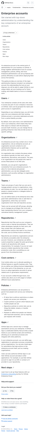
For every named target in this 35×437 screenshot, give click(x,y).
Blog (17, 430)
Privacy (21, 429)
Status (26, 429)
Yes (6, 391)
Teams (4, 180)
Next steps (6, 367)
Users (4, 98)
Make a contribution (10, 407)
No (12, 391)
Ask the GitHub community (10, 418)
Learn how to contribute (7, 410)
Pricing (3, 430)
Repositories (7, 218)
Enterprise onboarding (8, 374)
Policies (5, 285)
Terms (15, 429)
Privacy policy (4, 394)
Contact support (7, 421)
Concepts (8, 7)
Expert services (11, 430)
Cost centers (7, 258)
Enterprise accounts (28, 7)
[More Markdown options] (16, 32)
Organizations (8, 137)
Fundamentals (16, 7)
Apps (3, 322)
